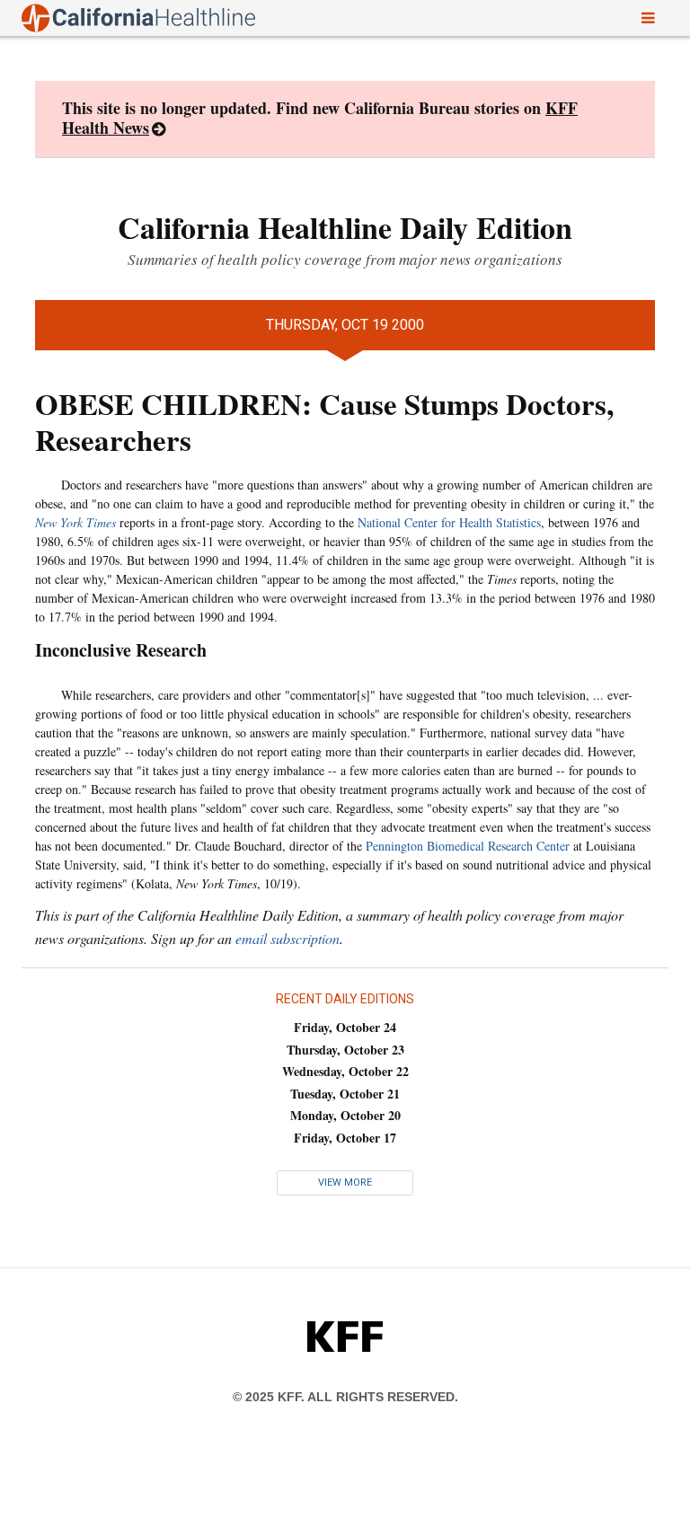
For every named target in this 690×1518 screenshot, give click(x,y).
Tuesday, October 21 (345, 1093)
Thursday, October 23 (345, 1049)
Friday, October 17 (345, 1137)
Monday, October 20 (345, 1115)
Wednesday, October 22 (345, 1071)
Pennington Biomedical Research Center (468, 845)
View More (345, 1182)
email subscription (287, 938)
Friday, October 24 (345, 1027)
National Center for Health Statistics (449, 522)
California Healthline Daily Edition (345, 227)
